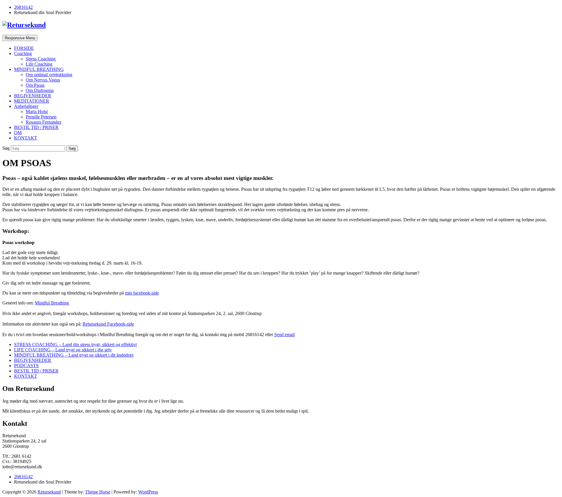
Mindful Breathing (52, 302)
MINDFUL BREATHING (39, 69)
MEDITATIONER (31, 100)
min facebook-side (142, 292)
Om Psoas (35, 85)
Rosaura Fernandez (43, 122)
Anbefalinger (26, 106)
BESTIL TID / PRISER (36, 127)
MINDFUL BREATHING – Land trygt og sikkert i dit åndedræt (73, 355)
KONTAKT (25, 137)
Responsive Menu (20, 38)
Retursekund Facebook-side (108, 323)
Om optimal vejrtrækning (49, 74)
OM (18, 132)
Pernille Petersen (41, 116)
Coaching (23, 53)
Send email (284, 334)
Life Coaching (39, 64)
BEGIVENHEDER (32, 95)
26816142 (23, 7)
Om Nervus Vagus (43, 79)
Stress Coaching (41, 58)
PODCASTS (26, 365)
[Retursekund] (24, 25)
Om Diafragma (40, 90)
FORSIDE (24, 48)
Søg (6, 148)
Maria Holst (37, 111)
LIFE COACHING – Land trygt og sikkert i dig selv (63, 349)
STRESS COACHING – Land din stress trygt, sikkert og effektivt (75, 344)
